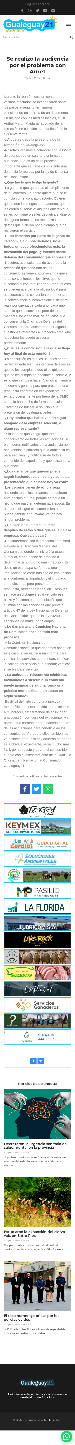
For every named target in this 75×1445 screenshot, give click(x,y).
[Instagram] (30, 11)
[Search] (71, 37)
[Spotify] (53, 11)
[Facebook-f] (22, 11)
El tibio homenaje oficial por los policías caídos (31, 1318)
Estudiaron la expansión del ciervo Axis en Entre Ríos (34, 1234)
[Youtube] (45, 11)
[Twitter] (37, 11)
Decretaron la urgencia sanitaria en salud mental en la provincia (35, 1146)
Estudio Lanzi (54, 1420)
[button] (66, 1436)
